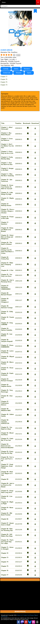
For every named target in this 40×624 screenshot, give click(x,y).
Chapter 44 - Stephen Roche (6, 385)
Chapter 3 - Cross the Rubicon (7, 139)
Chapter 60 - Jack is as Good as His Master (7, 485)
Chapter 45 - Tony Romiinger (7, 391)
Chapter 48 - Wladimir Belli (6, 409)
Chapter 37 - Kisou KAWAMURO (7, 346)
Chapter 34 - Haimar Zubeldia (6, 329)
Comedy (5, 69)
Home (4, 2)
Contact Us (26, 615)
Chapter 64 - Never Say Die (7, 508)
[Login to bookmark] (35, 11)
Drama (16, 69)
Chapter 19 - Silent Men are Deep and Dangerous (7, 236)
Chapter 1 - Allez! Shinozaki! (6, 128)
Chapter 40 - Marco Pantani (7, 363)
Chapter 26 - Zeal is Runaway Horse (7, 281)
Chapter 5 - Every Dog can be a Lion (7, 152)
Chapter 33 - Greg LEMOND (7, 323)
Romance (27, 69)
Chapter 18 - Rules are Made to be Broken (7, 229)
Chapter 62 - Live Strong (6, 497)
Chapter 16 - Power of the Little (7, 217)
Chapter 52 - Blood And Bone (7, 433)
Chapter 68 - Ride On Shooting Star (7, 529)
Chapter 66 (4, 519)
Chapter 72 (4, 553)
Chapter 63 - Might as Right (7, 502)
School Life (6, 73)
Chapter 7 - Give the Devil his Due (6, 163)
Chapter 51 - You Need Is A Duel (6, 428)
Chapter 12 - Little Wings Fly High (7, 193)
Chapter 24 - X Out (7, 270)
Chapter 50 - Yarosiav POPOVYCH (5, 421)
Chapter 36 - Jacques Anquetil (7, 340)
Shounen (18, 73)
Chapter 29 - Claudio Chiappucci (5, 300)
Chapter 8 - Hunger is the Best (7, 169)
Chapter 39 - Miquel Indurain (7, 357)
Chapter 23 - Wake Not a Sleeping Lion (7, 264)
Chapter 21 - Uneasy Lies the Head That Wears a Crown (7, 250)
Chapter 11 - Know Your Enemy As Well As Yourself (7, 186)
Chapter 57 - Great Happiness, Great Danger (7, 466)
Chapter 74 (4, 85)
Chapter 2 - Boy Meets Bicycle (6, 133)
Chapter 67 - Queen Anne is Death (7, 524)
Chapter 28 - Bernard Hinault (6, 294)
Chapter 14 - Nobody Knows (6, 204)
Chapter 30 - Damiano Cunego (7, 306)
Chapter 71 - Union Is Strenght (7, 548)
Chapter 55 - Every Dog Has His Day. (7, 452)
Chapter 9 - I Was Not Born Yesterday (7, 174)
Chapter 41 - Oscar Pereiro (7, 368)
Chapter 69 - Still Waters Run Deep (6, 535)
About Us (19, 615)
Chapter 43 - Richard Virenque (7, 379)
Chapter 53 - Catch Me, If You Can (7, 439)
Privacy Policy (33, 615)
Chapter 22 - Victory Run (5, 258)
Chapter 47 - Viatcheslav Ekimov (5, 403)
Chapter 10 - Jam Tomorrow (6, 180)
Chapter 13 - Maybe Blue (7, 199)
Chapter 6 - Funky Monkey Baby (7, 158)
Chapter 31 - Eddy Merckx (7, 312)
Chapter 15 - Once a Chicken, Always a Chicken (7, 211)
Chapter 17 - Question (5, 223)
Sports (29, 73)
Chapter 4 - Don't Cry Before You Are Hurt (7, 145)
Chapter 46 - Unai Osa (6, 396)
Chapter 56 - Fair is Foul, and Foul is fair (7, 458)
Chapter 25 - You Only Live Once (6, 275)
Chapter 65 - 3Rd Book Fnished (6, 514)
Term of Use (4, 616)
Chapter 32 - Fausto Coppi (7, 318)
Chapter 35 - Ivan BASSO (6, 335)
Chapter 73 (4, 557)
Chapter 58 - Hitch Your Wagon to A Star (7, 473)
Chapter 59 (4, 479)
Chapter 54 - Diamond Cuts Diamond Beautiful (7, 445)
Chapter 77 (4, 76)
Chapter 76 (4, 79)
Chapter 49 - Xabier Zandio (7, 415)
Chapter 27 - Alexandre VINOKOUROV (6, 287)
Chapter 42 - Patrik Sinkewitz (7, 374)
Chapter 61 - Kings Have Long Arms (7, 491)
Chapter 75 (4, 82)
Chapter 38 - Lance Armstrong (7, 351)
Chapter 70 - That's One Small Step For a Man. (7, 541)
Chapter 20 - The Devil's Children (6, 243)
